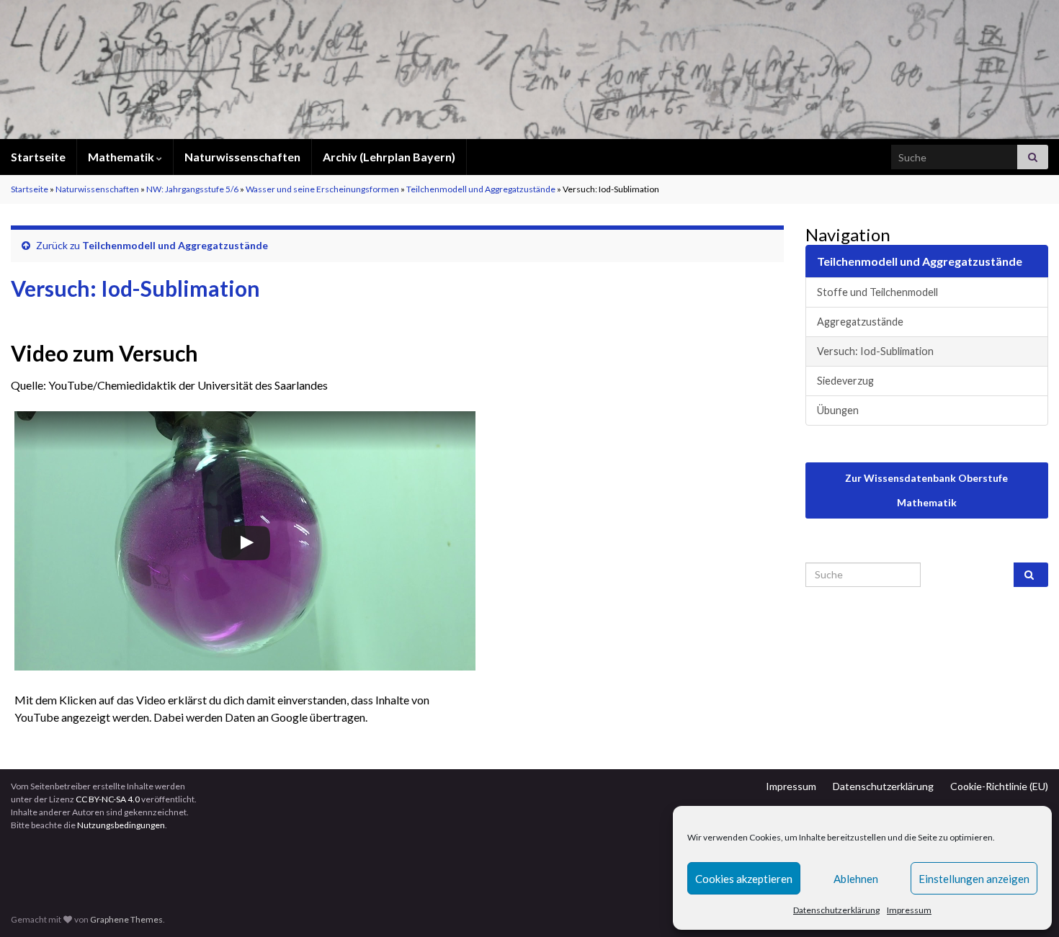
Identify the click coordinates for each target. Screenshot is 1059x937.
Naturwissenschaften (242, 156)
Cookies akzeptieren (743, 878)
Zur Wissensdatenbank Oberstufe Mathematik (926, 490)
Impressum (909, 910)
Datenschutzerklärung (836, 910)
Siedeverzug (845, 381)
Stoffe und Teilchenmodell (877, 292)
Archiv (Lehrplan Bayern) (389, 156)
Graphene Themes (126, 919)
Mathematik (122, 156)
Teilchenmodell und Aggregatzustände (480, 189)
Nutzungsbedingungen (121, 825)
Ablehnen (856, 878)
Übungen (838, 410)
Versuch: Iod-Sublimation (875, 351)
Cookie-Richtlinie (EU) (999, 786)
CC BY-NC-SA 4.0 (108, 799)
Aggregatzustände (860, 321)
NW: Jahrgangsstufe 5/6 (192, 189)
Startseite (38, 156)
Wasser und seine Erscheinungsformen (322, 189)
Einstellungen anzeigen (974, 878)
